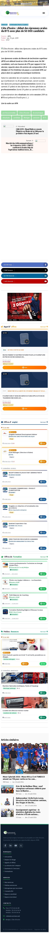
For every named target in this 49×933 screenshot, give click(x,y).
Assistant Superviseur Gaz (18, 523)
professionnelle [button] (9, 113)
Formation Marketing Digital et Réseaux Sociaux (26, 610)
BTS (3, 61)
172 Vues (18, 817)
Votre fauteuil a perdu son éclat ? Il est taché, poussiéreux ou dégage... (24, 656)
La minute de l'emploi (13, 865)
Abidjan (4, 70)
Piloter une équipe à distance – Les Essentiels (25, 580)
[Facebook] (5, 846)
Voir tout (43, 327)
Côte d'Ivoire (28, 61)
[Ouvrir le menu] (43, 13)
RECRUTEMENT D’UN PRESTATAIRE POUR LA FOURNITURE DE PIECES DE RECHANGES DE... (24, 356)
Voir (26, 367)
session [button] (36, 117)
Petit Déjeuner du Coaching (18, 595)
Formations (9, 871)
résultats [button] (6, 117)
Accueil (4, 25)
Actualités (8, 857)
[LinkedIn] (10, 846)
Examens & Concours (12, 868)
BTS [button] (44, 117)
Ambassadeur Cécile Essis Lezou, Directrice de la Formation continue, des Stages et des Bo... (31, 800)
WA (44, 664)
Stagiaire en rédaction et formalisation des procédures (24, 507)
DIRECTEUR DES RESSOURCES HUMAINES (23, 539)
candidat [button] (16, 117)
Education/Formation (18, 25)
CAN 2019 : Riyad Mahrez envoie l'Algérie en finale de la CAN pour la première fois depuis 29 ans (30, 131)
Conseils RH (9, 891)
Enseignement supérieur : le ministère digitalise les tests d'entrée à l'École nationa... (28, 812)
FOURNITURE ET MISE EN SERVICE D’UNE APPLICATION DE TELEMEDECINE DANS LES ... (23, 397)
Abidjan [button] (27, 117)
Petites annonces (11, 885)
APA (9, 36)
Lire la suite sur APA (9, 103)
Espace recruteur (11, 897)
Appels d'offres (10, 862)
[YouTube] (16, 846)
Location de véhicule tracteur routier (15, 710)
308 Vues (6, 782)
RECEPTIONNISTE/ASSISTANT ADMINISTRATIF (25, 473)
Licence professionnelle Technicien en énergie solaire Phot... (26, 564)
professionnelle (28, 84)
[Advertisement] (24, 175)
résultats (22, 94)
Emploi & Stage (10, 860)
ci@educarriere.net (13, 916)
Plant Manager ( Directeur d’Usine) (21, 452)
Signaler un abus (40, 929)
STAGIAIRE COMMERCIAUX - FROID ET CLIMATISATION (22, 489)
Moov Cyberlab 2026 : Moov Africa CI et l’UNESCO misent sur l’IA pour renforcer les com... (24, 778)
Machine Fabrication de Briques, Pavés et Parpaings (20, 686)
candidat (5, 64)
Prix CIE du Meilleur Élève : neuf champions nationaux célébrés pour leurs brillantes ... (31, 788)
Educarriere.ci (13, 929)
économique (25, 73)
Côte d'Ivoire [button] (24, 113)
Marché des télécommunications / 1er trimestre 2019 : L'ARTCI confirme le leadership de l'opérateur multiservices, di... (19, 146)
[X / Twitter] (21, 846)
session (37, 94)
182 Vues (18, 794)
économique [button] (38, 113)
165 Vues (18, 805)
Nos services (9, 882)
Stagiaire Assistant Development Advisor (23, 434)
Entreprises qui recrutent (13, 888)
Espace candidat (11, 894)
